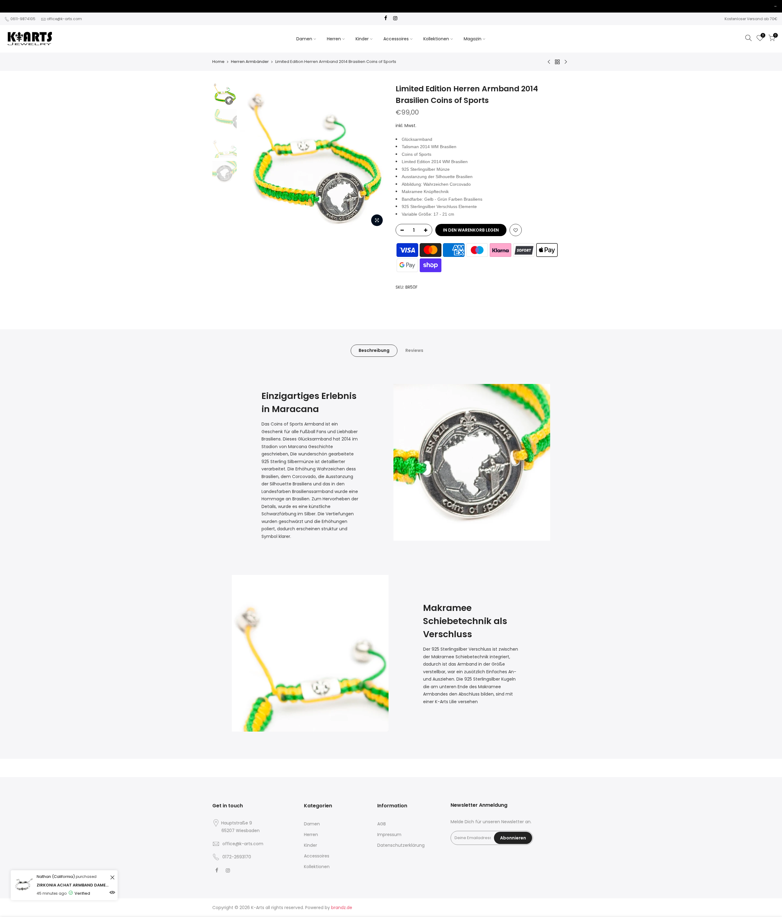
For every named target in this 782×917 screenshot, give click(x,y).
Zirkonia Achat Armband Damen (72, 885)
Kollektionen (436, 39)
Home (218, 61)
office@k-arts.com (64, 18)
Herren (334, 39)
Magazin (472, 39)
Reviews (414, 350)
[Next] (375, 156)
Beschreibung (374, 350)
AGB (381, 824)
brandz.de (341, 907)
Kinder (362, 39)
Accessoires (396, 39)
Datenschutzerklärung (401, 845)
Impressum (389, 834)
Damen (304, 39)
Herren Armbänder (250, 61)
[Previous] (250, 156)
